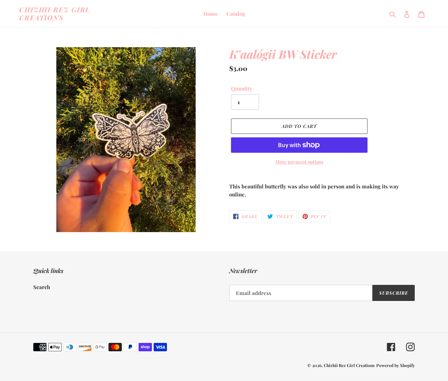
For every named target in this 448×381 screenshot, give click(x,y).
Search (41, 286)
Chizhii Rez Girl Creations (54, 14)
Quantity (241, 88)
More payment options (299, 162)
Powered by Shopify (395, 365)
